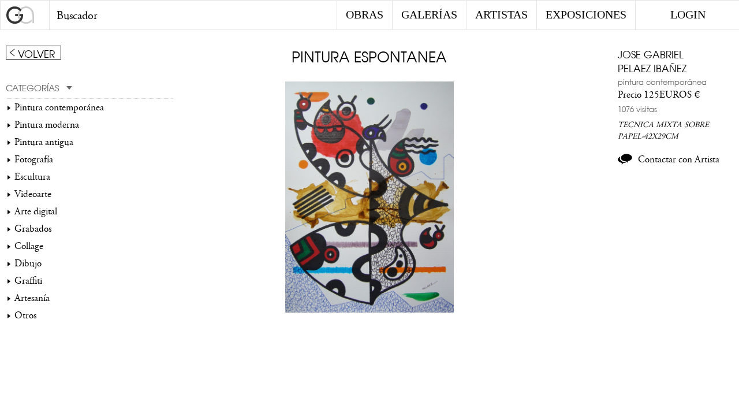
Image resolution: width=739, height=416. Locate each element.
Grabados (32, 228)
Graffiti (28, 280)
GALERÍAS (429, 14)
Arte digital (35, 211)
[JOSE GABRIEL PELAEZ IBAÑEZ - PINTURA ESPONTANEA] (369, 309)
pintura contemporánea (662, 81)
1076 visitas (637, 108)
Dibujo (28, 263)
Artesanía (32, 298)
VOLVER (36, 53)
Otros (25, 315)
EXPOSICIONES (586, 14)
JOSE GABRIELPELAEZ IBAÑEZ (652, 60)
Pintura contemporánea (59, 107)
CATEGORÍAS (32, 87)
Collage (28, 246)
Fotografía (33, 159)
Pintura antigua (43, 142)
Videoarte (32, 194)
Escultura (32, 176)
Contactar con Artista (678, 159)
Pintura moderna (46, 124)
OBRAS (364, 14)
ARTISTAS (501, 14)
